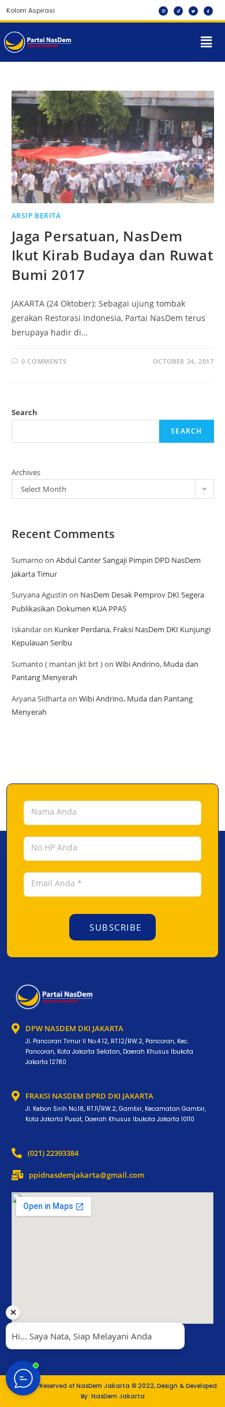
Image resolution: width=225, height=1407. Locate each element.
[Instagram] (163, 11)
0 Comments (43, 361)
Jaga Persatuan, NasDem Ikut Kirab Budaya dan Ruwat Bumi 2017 (112, 255)
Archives (26, 472)
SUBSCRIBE (114, 927)
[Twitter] (193, 11)
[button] (206, 42)
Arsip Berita (36, 216)
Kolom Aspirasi (30, 10)
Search (25, 412)
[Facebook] (208, 11)
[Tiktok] (178, 11)
